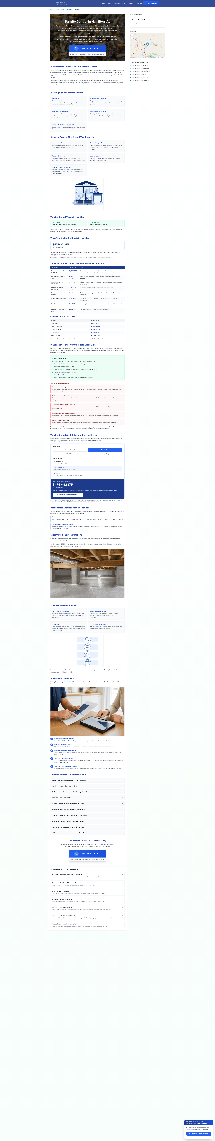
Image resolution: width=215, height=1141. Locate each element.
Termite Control (59, 9)
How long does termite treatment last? (65, 786)
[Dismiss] (211, 1121)
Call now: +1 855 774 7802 (199, 1133)
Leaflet (150, 57)
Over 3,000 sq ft (105, 454)
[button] (147, 44)
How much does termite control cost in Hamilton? (68, 809)
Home (103, 3)
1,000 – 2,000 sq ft (105, 449)
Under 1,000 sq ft (70, 449)
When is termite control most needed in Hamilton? (68, 821)
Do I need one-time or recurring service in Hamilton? (69, 815)
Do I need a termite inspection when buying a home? (69, 792)
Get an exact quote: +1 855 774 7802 (69, 494)
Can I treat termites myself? (61, 798)
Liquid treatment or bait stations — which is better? (69, 780)
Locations (117, 3)
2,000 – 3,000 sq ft (69, 454)
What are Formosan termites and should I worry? (68, 803)
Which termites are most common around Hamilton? (69, 833)
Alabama (69, 9)
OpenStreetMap (156, 57)
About (109, 3)
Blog (123, 3)
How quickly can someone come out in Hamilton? (68, 827)
